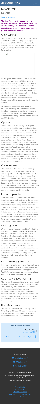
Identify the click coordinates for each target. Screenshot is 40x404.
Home (3, 17)
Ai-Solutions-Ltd (20, 358)
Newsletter (12, 17)
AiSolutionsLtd (20, 366)
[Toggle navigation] (36, 3)
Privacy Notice (20, 387)
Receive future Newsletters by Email (21, 337)
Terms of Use (20, 389)
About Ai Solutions (20, 392)
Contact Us (20, 396)
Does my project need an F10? (20, 394)
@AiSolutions (20, 362)
